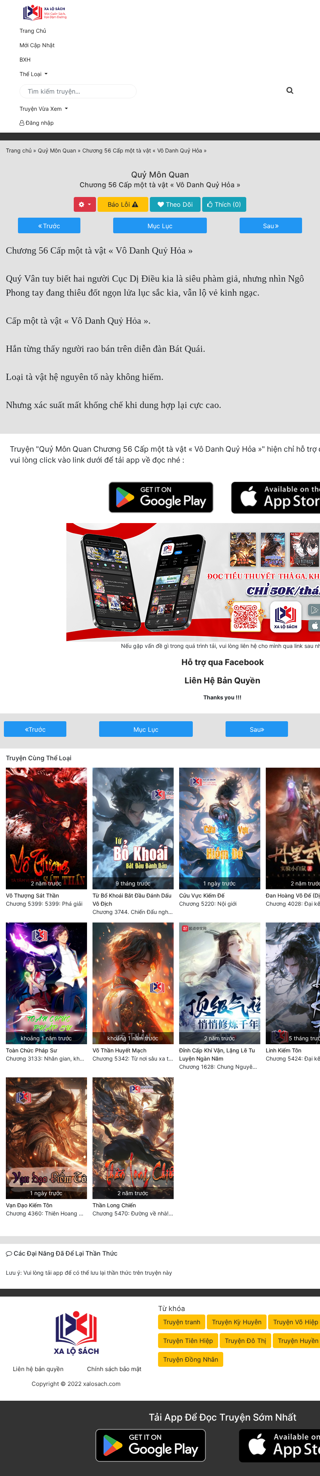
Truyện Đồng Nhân (190, 1359)
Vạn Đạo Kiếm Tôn (29, 1205)
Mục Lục (160, 226)
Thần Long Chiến (114, 1205)
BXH (25, 59)
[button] (160, 108)
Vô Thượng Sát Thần (32, 895)
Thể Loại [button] (31, 74)
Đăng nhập (39, 122)
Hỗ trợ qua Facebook (222, 662)
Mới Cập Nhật (48, 44)
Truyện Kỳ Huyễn (236, 1322)
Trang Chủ (33, 30)
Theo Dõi (178, 204)
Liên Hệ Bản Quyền (222, 680)
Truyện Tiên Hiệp (188, 1341)
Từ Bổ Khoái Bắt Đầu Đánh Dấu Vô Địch (131, 899)
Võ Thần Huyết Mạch (119, 1050)
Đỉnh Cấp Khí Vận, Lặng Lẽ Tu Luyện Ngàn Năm (217, 1054)
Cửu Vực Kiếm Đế (201, 895)
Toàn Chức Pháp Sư (31, 1050)
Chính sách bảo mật (114, 1369)
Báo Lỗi (120, 204)
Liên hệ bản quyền (38, 1369)
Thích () (227, 204)
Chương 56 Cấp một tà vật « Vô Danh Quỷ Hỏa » (160, 185)
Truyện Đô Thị (245, 1341)
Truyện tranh (181, 1322)
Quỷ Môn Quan (160, 174)
